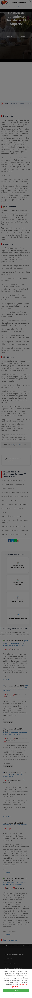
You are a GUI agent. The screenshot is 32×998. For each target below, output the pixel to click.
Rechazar (16, 995)
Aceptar (16, 990)
